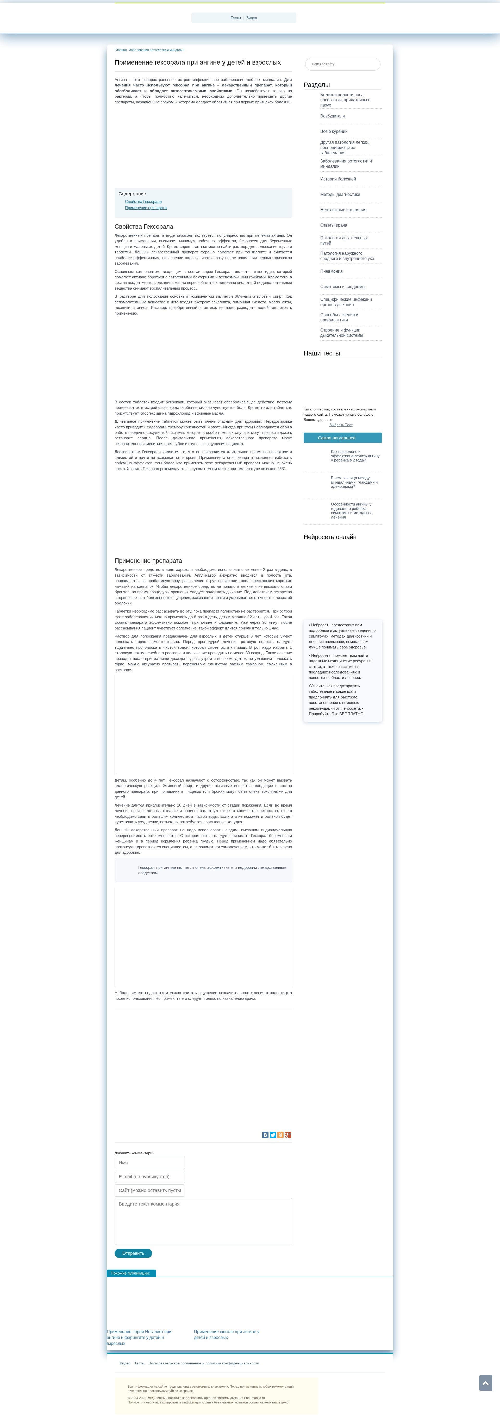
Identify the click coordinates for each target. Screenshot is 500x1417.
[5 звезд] (154, 1112)
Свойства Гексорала (143, 201)
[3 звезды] (154, 1073)
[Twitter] (273, 1135)
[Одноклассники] (280, 1135)
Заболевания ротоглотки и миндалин (156, 50)
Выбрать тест (341, 425)
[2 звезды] (232, 1033)
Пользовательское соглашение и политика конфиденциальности (203, 1363)
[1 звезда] (154, 1033)
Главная (121, 50)
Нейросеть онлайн (330, 536)
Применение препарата (146, 207)
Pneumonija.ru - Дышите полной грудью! (151, 18)
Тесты (236, 18)
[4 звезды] (232, 1073)
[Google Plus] (288, 1135)
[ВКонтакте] (265, 1135)
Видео (251, 18)
